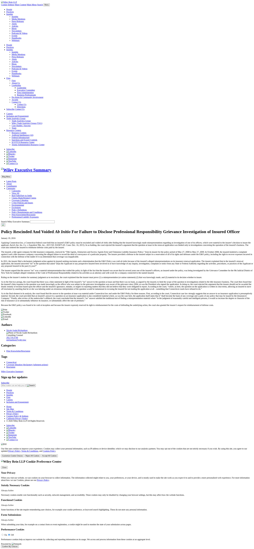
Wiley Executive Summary (12, 371)
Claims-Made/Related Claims (24, 198)
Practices (10, 12)
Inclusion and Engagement (17, 116)
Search (40, 5)
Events (14, 36)
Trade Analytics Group (15, 118)
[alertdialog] (127, 504)
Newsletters (16, 31)
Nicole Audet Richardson (17, 330)
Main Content (20, 5)
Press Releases (18, 21)
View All (15, 193)
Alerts (14, 24)
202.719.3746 (12, 337)
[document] (127, 504)
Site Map (10, 409)
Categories (10, 188)
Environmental (18, 205)
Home (9, 406)
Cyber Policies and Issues (22, 203)
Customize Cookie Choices (12, 456)
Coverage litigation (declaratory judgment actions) (27, 365)
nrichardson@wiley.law (16, 340)
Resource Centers (13, 130)
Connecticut (11, 362)
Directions (21, 107)
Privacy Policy (12, 414)
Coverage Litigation (20, 200)
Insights (9, 14)
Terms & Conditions (14, 411)
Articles (15, 26)
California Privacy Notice (17, 418)
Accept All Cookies (49, 456)
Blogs (14, 28)
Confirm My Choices (10, 547)
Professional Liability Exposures (25, 217)
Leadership (16, 85)
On (5, 535)
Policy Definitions (19, 210)
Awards (15, 100)
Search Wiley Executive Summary (15, 222)
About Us (16, 83)
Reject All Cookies (33, 456)
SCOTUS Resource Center (23, 142)
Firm (8, 78)
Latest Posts (11, 181)
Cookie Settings (7, 5)
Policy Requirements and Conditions (27, 212)
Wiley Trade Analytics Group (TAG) (27, 123)
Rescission (10, 367)
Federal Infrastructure (21, 137)
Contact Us (16, 102)
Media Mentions (18, 19)
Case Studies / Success (21, 125)
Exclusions (16, 207)
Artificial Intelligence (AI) (22, 135)
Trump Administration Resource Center (28, 145)
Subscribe (10, 109)
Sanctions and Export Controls (24, 140)
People (9, 9)
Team (14, 128)
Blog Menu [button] (6, 177)
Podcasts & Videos (19, 33)
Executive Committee (26, 90)
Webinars (15, 40)
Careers (9, 114)
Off (12, 535)
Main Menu (32, 5)
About (9, 184)
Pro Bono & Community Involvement (27, 97)
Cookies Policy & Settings (17, 416)
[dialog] (127, 452)
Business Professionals (26, 95)
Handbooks (16, 38)
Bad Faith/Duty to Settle (22, 195)
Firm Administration (25, 92)
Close (4, 467)
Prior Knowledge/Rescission (23, 215)
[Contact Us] (12, 163)
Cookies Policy (49, 451)
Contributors (11, 186)
